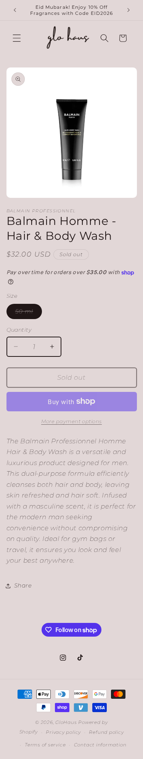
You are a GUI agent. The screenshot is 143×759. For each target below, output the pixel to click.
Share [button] (23, 585)
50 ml (28, 313)
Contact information (100, 745)
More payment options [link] (71, 421)
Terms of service (45, 745)
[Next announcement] (128, 10)
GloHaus (66, 722)
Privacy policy (63, 732)
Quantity (19, 329)
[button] (17, 38)
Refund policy (106, 732)
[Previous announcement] (14, 10)
